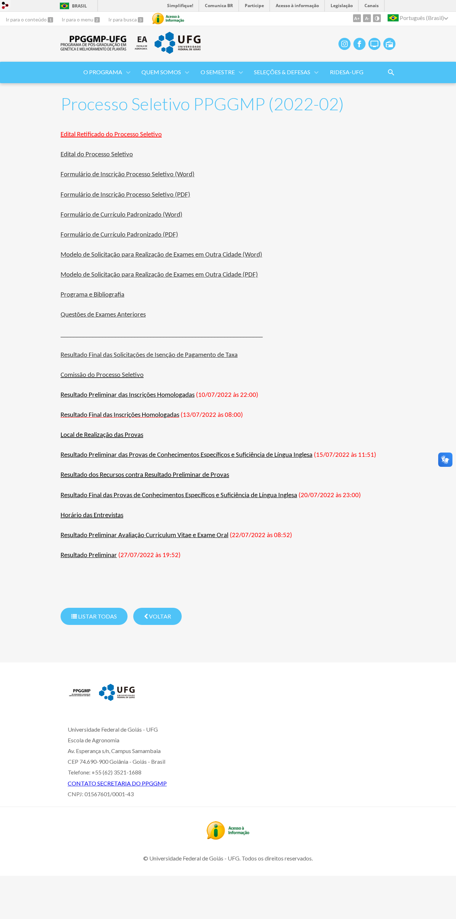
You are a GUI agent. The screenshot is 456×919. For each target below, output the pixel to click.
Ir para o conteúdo (27, 19)
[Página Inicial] (94, 48)
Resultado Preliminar (89, 555)
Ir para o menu (78, 19)
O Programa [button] (102, 72)
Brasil (79, 6)
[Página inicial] (80, 698)
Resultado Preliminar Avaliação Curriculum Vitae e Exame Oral (144, 535)
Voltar (159, 616)
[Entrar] (5, 6)
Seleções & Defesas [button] (282, 72)
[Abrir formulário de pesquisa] (391, 72)
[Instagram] (344, 44)
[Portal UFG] (177, 51)
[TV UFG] (374, 44)
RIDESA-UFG (346, 72)
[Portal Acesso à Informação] (228, 837)
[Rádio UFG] (389, 44)
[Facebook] (359, 44)
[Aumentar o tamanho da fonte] (357, 18)
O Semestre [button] (218, 72)
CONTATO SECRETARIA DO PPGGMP (117, 783)
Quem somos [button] (161, 72)
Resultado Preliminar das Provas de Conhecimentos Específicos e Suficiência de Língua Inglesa (186, 455)
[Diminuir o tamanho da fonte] (367, 18)
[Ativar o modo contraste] (377, 18)
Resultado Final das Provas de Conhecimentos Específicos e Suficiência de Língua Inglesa (179, 495)
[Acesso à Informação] (168, 18)
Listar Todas (97, 616)
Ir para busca (123, 19)
